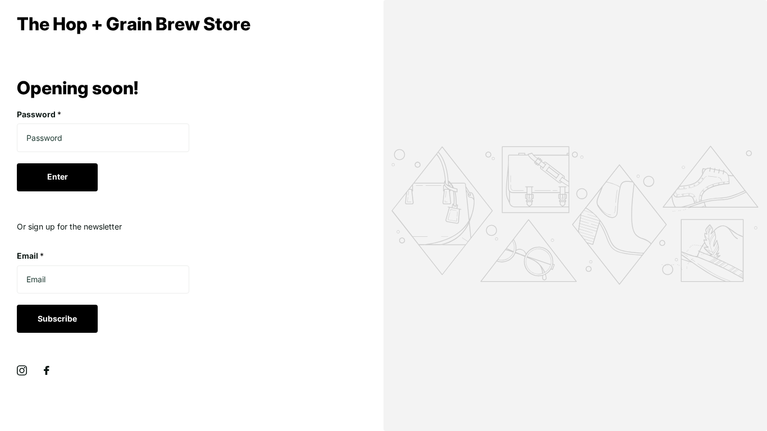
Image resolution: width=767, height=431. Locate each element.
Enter (57, 176)
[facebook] (46, 370)
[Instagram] (22, 370)
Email (30, 255)
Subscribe (57, 318)
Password (39, 114)
